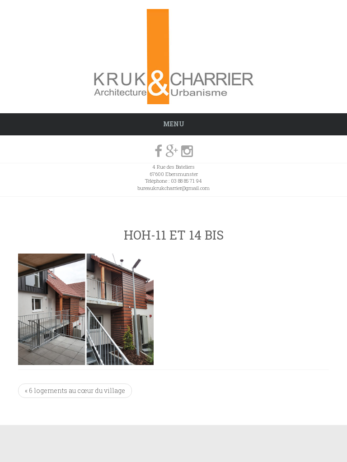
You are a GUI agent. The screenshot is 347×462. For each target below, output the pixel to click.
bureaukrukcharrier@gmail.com (173, 188)
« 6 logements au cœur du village (75, 390)
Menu (173, 124)
